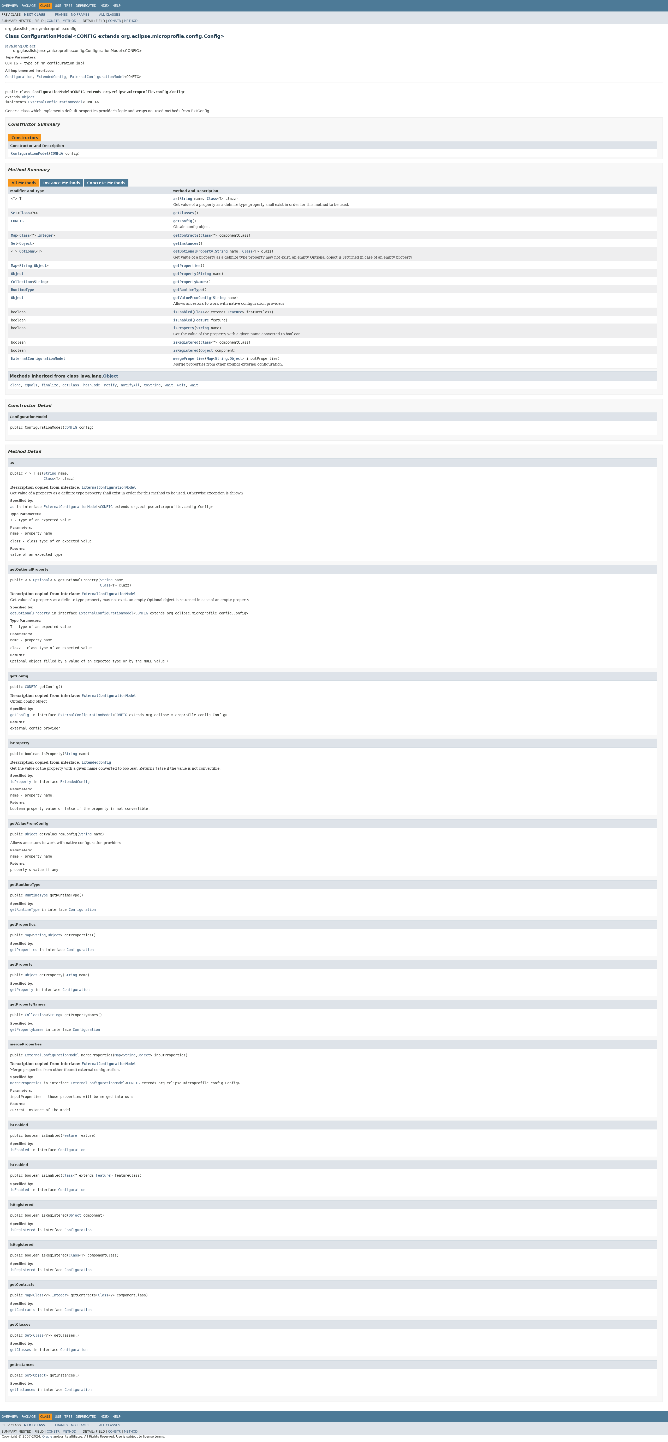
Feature (235, 312)
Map (14, 235)
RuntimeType (22, 290)
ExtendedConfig (51, 77)
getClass (70, 385)
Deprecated (86, 6)
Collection (21, 282)
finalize (49, 385)
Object (28, 97)
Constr (53, 21)
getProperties (186, 266)
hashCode (91, 385)
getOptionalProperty (193, 251)
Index (104, 6)
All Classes (109, 14)
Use (58, 6)
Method (69, 21)
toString (152, 385)
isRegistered (185, 342)
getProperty (184, 274)
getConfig (182, 221)
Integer (45, 235)
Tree (68, 6)
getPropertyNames (190, 282)
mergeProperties (189, 358)
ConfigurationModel (30, 153)
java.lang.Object (20, 46)
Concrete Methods (106, 183)
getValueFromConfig (192, 298)
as (175, 198)
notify (110, 385)
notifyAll (130, 385)
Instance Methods (61, 183)
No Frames (80, 14)
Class (212, 198)
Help (116, 6)
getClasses (183, 213)
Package (28, 6)
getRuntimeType (187, 290)
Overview (10, 6)
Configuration (18, 77)
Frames (61, 14)
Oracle (47, 1436)
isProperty (183, 328)
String (186, 198)
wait (169, 385)
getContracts (185, 235)
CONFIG (57, 153)
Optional (27, 251)
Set (14, 213)
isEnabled (182, 312)
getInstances (185, 243)
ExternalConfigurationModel (97, 77)
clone (15, 385)
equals (31, 385)
